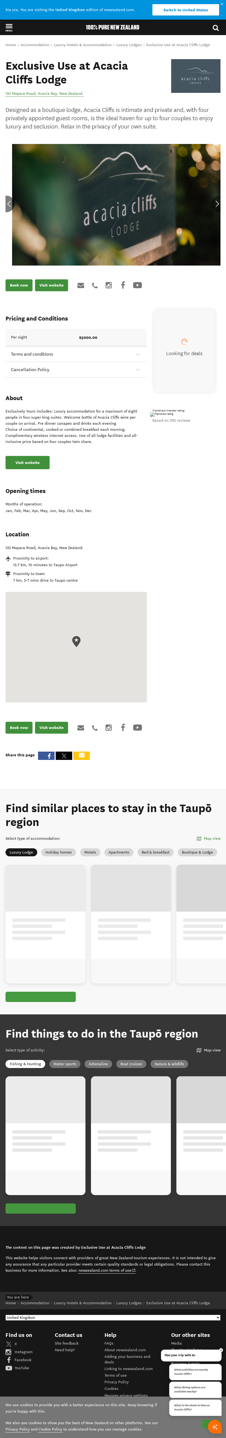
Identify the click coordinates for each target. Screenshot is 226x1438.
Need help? (65, 1350)
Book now (19, 285)
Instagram (23, 1352)
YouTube (21, 1368)
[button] (9, 27)
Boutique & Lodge (197, 852)
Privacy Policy (116, 1382)
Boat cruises (131, 1064)
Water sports (64, 1064)
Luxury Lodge (21, 852)
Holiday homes (58, 852)
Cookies (111, 1388)
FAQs (109, 1343)
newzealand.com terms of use (107, 1270)
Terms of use (115, 1375)
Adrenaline (98, 1064)
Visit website (51, 285)
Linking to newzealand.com (128, 1368)
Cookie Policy (50, 1429)
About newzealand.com (125, 1350)
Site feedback (67, 1343)
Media (176, 1343)
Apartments (119, 852)
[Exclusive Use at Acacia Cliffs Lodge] (195, 76)
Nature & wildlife (169, 1064)
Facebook (22, 1360)
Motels (90, 852)
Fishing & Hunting (25, 1064)
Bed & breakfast (156, 852)
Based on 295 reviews (171, 420)
